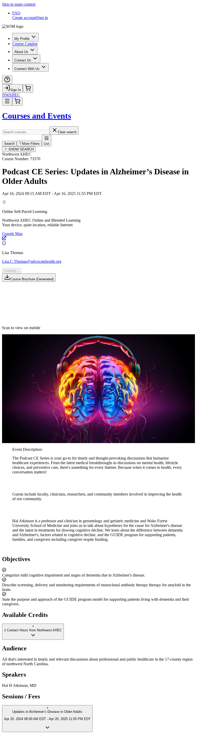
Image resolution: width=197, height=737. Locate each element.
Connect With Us (27, 69)
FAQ (16, 13)
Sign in (42, 17)
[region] (98, 581)
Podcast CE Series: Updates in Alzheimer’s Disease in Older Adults (95, 176)
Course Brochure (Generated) (32, 279)
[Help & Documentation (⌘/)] (7, 80)
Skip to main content (18, 4)
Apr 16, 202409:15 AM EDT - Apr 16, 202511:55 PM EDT (52, 193)
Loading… (11, 271)
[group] (98, 220)
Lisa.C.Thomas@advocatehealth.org (31, 261)
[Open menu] (7, 101)
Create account (24, 17)
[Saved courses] (28, 88)
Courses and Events (36, 115)
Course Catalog (24, 43)
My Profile (21, 39)
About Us (21, 52)
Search (9, 144)
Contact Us (22, 60)
